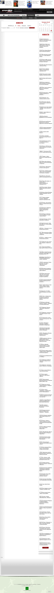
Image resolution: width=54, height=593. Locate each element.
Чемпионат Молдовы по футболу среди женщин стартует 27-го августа (45, 416)
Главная (3, 15)
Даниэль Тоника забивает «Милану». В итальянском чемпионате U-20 (44, 69)
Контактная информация (33, 584)
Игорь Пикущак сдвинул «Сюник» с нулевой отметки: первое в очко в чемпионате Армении (45, 351)
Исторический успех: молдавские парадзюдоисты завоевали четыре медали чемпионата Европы (45, 469)
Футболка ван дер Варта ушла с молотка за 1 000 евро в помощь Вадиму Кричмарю (22, 3)
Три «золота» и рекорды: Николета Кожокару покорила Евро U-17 (45, 136)
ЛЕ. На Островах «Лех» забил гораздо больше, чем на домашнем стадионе (45, 474)
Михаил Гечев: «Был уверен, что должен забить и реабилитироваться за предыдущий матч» (45, 183)
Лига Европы (31, 15)
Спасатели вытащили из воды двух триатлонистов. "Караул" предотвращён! (44, 437)
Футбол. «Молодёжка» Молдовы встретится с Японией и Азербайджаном (45, 334)
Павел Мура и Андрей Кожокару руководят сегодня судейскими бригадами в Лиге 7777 (45, 252)
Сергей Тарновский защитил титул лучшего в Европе (35, 2)
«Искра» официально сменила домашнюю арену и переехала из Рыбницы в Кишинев (45, 453)
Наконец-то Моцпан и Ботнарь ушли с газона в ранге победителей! (45, 427)
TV (15, 25)
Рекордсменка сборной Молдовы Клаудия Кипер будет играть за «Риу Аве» (45, 193)
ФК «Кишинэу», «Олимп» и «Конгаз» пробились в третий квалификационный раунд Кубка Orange (45, 422)
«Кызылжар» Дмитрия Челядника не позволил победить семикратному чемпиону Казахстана (45, 502)
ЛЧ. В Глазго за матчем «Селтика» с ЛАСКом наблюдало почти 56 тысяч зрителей (45, 395)
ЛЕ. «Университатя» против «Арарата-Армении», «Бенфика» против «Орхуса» (45, 385)
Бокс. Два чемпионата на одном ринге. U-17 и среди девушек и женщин (45, 55)
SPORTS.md (11, 25)
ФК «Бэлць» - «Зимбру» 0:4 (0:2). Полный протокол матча (45, 238)
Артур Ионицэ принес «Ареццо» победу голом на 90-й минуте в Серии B (45, 188)
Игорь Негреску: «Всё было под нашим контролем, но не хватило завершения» (45, 147)
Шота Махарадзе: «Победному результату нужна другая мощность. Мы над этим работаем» (45, 209)
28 (47, 30)
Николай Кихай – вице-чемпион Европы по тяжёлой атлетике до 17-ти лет (45, 203)
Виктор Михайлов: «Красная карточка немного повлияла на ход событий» (45, 102)
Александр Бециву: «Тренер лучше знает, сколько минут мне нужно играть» (45, 512)
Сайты (19, 25)
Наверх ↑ (49, 591)
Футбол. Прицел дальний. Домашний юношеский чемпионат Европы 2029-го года (45, 380)
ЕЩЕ (38, 15)
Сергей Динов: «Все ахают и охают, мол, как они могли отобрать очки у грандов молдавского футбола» (44, 275)
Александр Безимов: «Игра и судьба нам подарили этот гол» (45, 539)
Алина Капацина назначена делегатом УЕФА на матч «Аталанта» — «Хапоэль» (44, 411)
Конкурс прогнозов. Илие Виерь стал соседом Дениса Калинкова (45, 479)
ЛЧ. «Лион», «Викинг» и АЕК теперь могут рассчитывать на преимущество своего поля (44, 458)
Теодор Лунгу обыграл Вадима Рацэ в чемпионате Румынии (45, 51)
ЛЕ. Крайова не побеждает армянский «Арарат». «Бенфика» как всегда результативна (45, 303)
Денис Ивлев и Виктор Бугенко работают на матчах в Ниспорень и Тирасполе (45, 162)
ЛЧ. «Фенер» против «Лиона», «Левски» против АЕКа (45, 493)
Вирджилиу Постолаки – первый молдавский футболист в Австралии (45, 93)
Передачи (24, 25)
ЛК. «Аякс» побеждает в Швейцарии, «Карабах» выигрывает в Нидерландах (44, 323)
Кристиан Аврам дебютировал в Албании (45, 79)
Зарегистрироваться (42, 9)
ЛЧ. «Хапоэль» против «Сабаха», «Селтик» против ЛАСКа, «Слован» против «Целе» (45, 448)
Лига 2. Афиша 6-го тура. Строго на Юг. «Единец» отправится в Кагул (45, 242)
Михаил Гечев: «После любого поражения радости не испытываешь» (44, 518)
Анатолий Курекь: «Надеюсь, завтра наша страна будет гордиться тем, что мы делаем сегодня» (8, 3)
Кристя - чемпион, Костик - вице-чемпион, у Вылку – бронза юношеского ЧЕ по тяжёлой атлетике (45, 286)
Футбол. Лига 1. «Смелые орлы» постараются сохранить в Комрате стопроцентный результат (45, 298)
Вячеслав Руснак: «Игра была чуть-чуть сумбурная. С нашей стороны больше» (44, 214)
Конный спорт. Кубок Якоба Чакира (44, 485)
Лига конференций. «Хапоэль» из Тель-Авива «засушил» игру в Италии (45, 313)
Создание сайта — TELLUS (27, 590)
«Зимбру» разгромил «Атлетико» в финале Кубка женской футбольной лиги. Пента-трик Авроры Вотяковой (45, 340)
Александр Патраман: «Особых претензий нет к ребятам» (45, 219)
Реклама (26, 584)
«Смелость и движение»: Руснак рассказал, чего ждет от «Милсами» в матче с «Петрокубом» (45, 264)
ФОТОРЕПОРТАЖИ (19, 9)
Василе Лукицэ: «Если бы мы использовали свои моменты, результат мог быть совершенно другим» (45, 529)
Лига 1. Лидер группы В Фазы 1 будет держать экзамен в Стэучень (45, 247)
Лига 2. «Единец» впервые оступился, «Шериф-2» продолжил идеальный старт (45, 198)
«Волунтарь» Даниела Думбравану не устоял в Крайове (45, 117)
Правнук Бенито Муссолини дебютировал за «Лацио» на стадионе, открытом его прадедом (44, 46)
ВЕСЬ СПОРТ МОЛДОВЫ (13, 15)
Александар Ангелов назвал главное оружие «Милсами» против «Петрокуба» (44, 328)
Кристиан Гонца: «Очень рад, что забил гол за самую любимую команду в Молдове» (45, 523)
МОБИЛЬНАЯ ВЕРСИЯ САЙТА (18, 11)
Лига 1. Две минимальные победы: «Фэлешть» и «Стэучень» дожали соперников (45, 233)
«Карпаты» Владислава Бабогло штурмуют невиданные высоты (45, 128)
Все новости (45, 547)
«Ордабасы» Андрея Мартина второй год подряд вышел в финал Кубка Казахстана (45, 400)
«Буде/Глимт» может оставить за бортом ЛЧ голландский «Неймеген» (45, 88)
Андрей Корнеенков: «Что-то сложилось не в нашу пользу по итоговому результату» (45, 543)
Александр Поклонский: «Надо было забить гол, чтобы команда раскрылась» (45, 224)
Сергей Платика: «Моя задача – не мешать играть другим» (45, 167)
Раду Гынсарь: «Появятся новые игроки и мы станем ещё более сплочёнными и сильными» (45, 171)
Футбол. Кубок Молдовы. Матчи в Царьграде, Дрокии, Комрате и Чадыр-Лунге (45, 432)
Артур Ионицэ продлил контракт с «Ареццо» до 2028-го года (45, 489)
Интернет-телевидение (9, 12)
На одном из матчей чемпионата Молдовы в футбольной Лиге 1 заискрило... (45, 280)
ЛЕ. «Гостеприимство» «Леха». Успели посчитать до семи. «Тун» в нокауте (45, 318)
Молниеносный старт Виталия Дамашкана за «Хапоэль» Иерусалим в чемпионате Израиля (45, 123)
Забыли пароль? (48, 9)
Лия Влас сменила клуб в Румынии (44, 132)
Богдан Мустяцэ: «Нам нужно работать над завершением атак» (45, 176)
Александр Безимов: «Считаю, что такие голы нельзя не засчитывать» (45, 141)
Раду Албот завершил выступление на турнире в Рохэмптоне (44, 406)
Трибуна (29, 25)
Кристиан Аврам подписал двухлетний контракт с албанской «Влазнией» (45, 463)
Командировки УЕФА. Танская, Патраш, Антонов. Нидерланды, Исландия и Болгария (45, 60)
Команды (31, 17)
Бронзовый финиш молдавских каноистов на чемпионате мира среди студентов (45, 269)
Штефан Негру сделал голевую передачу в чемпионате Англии (45, 74)
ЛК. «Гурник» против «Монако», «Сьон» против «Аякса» (45, 371)
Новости (18, 17)
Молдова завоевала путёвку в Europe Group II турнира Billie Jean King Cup (49, 3)
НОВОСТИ (15, 9)
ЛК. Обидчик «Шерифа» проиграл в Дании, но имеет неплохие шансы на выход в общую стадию (44, 346)
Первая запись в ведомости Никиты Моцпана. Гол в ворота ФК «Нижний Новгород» (45, 83)
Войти (52, 9)
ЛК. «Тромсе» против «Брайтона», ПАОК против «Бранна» (44, 375)
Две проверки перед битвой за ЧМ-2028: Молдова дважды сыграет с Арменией (45, 258)
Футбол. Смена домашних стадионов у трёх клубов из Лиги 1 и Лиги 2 (45, 442)
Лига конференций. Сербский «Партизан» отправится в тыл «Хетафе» (45, 360)
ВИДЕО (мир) (25, 9)
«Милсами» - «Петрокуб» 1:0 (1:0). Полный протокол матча (45, 229)
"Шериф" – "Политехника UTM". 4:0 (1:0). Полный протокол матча (45, 152)
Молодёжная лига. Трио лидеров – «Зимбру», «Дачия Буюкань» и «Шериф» (45, 107)
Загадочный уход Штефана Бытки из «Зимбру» (45, 356)
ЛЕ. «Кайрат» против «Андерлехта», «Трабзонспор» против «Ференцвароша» (45, 390)
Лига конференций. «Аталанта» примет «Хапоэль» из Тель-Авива (45, 365)
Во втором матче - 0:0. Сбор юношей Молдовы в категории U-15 (45, 291)
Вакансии (38, 584)
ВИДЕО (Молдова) (30, 9)
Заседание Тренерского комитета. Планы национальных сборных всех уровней (45, 40)
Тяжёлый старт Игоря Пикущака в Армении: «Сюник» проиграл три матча (45, 507)
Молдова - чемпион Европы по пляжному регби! (45, 113)
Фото (36, 17)
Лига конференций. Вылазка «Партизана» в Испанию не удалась (44, 308)
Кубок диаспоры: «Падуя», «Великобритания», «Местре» (45, 497)
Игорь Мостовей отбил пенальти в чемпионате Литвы (45, 65)
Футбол (23, 15)
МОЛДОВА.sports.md (21, 584)
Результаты (24, 17)
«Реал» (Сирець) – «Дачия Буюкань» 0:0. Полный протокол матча (45, 157)
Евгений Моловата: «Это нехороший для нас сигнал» (45, 98)
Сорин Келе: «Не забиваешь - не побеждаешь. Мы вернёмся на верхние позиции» (45, 534)
